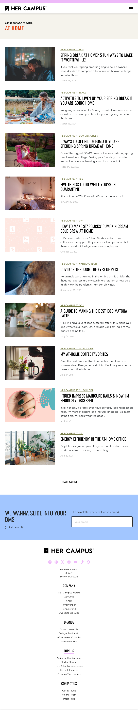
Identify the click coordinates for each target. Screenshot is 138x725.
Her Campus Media (69, 592)
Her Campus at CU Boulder (76, 390)
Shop (69, 600)
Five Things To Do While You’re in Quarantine (88, 186)
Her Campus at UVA (71, 220)
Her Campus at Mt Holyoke (76, 348)
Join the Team (69, 694)
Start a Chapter (69, 662)
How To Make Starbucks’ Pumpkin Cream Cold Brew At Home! (94, 228)
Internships (69, 698)
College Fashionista (69, 633)
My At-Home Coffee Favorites (84, 354)
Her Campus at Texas (73, 92)
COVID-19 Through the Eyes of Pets (89, 269)
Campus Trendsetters (69, 674)
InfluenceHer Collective (69, 637)
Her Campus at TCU (71, 49)
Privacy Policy (69, 604)
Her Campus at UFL (71, 433)
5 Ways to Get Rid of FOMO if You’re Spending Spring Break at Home (89, 143)
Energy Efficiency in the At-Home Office (93, 439)
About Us (69, 596)
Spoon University (69, 629)
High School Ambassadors (69, 666)
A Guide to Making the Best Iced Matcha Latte (93, 313)
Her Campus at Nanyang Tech (78, 263)
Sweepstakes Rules (69, 612)
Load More (69, 482)
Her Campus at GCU (72, 305)
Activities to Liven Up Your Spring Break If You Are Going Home (96, 100)
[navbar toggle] (131, 8)
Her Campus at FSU (71, 178)
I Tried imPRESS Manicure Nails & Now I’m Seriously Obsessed (94, 398)
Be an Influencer (69, 670)
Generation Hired (69, 641)
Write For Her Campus (69, 657)
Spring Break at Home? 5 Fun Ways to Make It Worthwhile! (96, 57)
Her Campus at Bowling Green (79, 135)
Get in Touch (69, 690)
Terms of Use (69, 608)
